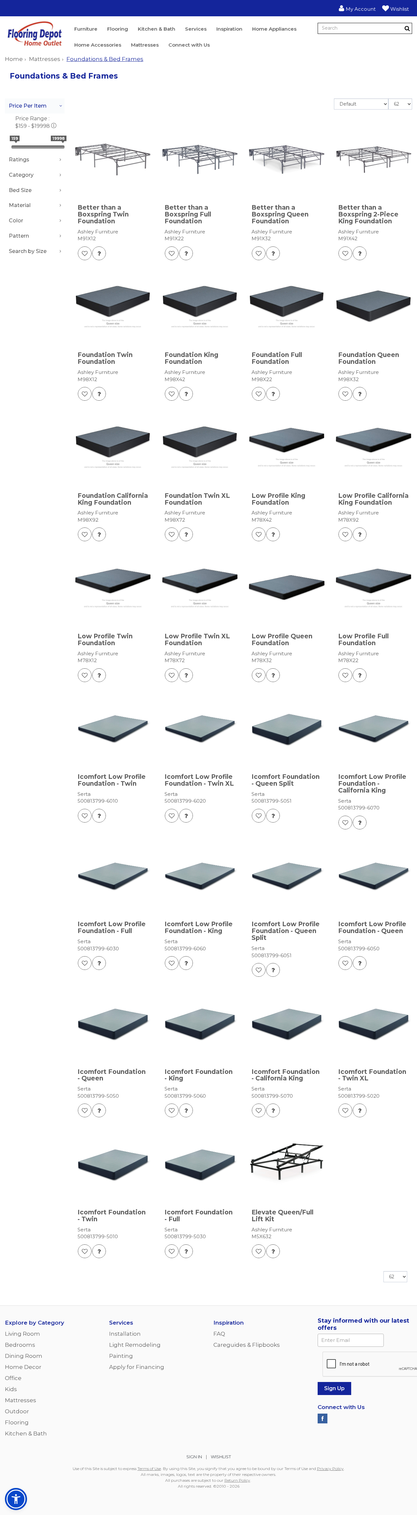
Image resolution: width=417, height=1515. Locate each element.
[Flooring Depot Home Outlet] (35, 34)
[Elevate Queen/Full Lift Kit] (286, 1164)
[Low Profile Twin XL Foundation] (199, 588)
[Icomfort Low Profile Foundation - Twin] (112, 728)
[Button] (407, 28)
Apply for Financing (136, 1367)
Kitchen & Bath (156, 29)
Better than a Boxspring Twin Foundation (103, 214)
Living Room (22, 1333)
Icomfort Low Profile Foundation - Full (112, 928)
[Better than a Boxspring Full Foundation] (199, 159)
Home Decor (23, 1367)
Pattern (19, 236)
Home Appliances (274, 29)
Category (21, 175)
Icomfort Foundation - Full (199, 1216)
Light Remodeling (135, 1345)
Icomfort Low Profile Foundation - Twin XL (199, 780)
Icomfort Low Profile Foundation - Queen (372, 928)
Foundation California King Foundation (113, 499)
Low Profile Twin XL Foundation (197, 640)
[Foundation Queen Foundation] (373, 307)
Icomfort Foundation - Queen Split (286, 780)
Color (16, 220)
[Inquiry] (99, 253)
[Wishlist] (84, 253)
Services (196, 29)
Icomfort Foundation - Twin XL (372, 1075)
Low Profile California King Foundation (373, 499)
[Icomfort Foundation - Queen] (112, 1023)
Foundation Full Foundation (277, 358)
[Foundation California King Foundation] (112, 447)
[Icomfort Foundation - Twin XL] (373, 1023)
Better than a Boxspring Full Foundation (188, 214)
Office (13, 1378)
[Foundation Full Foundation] (286, 307)
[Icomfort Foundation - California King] (286, 1023)
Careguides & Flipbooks (246, 1345)
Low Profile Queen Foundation (282, 640)
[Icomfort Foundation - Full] (199, 1164)
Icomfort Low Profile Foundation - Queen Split (286, 931)
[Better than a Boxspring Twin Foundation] (112, 159)
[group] (99, 253)
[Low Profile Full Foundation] (373, 588)
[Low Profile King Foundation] (286, 447)
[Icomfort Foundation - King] (199, 1023)
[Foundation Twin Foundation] (112, 307)
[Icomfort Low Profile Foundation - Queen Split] (286, 876)
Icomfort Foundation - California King (286, 1075)
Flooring (117, 29)
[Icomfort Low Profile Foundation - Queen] (373, 876)
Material (20, 205)
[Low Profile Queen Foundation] (286, 588)
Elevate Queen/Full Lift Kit (282, 1216)
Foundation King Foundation (191, 358)
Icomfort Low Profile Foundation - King (199, 928)
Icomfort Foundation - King (199, 1075)
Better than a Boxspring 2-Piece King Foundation (368, 214)
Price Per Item (28, 106)
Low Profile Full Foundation (363, 640)
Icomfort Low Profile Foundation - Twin (112, 780)
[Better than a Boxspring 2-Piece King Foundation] (373, 159)
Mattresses (145, 45)
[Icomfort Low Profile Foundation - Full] (112, 876)
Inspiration (229, 29)
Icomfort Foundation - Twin (112, 1216)
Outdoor (17, 1411)
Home (14, 59)
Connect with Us (189, 45)
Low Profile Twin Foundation (105, 640)
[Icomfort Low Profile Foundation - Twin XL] (199, 728)
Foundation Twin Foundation (105, 358)
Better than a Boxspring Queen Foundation (280, 214)
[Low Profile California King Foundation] (373, 447)
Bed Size (20, 190)
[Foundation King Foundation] (199, 307)
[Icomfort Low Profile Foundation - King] (199, 876)
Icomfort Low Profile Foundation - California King (372, 784)
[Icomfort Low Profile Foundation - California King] (373, 728)
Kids (11, 1389)
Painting (121, 1356)
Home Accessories (97, 45)
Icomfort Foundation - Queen (112, 1075)
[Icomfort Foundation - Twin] (112, 1164)
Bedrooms (20, 1345)
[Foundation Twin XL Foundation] (199, 447)
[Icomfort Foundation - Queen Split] (286, 728)
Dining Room (23, 1356)
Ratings (19, 159)
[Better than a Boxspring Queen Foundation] (286, 159)
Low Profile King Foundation (278, 499)
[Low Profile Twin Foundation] (112, 588)
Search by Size (28, 251)
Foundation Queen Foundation (368, 358)
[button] (357, 8)
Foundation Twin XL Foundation (197, 499)
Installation (125, 1333)
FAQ (219, 1333)
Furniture (85, 29)
